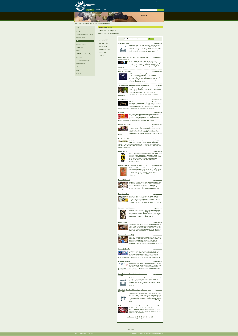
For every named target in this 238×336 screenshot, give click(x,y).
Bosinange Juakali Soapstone (126, 208)
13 (137, 318)
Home (152, 1)
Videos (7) (102, 55)
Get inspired (85, 23)
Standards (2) (103, 46)
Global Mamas (122, 222)
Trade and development (104, 23)
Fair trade (79, 57)
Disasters (79, 73)
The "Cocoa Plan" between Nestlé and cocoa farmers (133, 85)
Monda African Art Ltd (124, 139)
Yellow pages (79, 47)
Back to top (131, 329)
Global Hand (78, 23)
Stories (159, 85)
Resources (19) (103, 43)
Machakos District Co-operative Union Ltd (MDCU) (132, 165)
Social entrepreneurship (82, 60)
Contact (162, 1)
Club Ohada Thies (123, 43)
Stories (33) (102, 52)
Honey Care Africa (123, 194)
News (77, 70)
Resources (159, 290)
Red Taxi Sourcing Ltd (124, 71)
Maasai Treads (122, 151)
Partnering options (81, 63)
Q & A (78, 31)
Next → (143, 318)
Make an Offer (108, 27)
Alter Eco (121, 112)
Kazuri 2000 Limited (124, 180)
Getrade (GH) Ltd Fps (124, 249)
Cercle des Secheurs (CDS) (126, 235)
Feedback (91, 333)
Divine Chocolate (123, 99)
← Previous (130, 317)
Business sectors (81, 44)
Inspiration (89, 10)
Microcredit (144, 15)
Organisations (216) (104, 49)
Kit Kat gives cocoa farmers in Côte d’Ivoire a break (133, 305)
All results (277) (103, 40)
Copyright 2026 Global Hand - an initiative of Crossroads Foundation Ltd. (147, 333)
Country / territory (81, 37)
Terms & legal (83, 333)
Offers (98, 10)
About (105, 10)
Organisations (157, 43)
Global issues (93, 23)
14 (139, 318)
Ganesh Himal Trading (124, 124)
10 (152, 317)
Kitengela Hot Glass (124, 261)
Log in (156, 1)
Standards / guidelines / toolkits (84, 34)
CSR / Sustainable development (85, 54)
